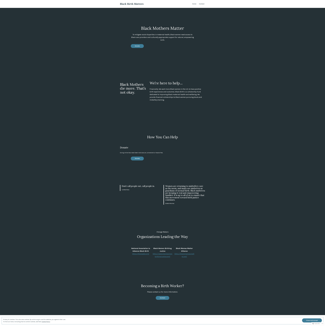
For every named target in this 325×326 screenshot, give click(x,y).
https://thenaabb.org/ (140, 254)
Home (194, 3)
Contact (201, 3)
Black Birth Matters (132, 3)
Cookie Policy (46, 321)
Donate (137, 46)
